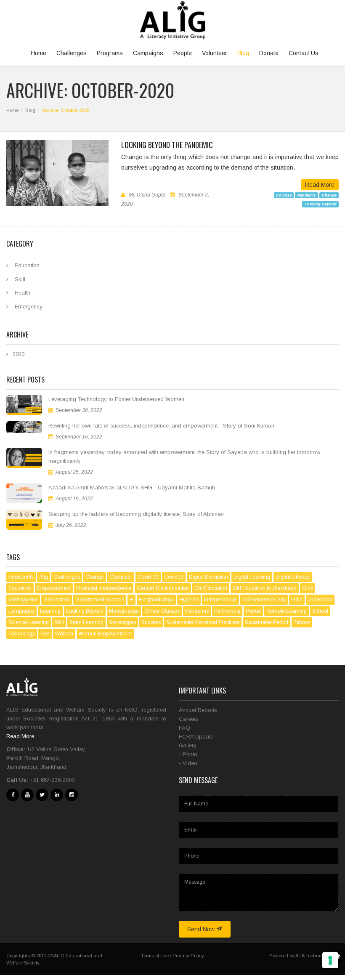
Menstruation (124, 611)
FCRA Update (196, 736)
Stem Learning (86, 622)
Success (151, 622)
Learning (50, 611)
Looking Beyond (321, 204)
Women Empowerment (105, 634)
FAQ (184, 728)
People (182, 53)
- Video (188, 763)
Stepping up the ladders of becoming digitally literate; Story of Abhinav (136, 514)
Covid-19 (148, 577)
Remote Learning (286, 611)
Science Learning (28, 622)
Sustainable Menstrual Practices (202, 622)
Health (22, 293)
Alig (43, 577)
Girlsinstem (56, 600)
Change (329, 195)
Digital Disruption (208, 577)
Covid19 (284, 195)
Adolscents (21, 577)
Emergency (28, 306)
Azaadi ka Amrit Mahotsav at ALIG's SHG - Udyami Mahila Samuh (131, 487)
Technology (21, 634)
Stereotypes (122, 622)
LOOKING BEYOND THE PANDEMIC (167, 144)
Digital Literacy (293, 577)
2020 (18, 354)
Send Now (201, 929)
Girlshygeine (23, 600)
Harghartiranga (156, 600)
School (320, 611)
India (297, 600)
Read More (319, 184)
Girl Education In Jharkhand (265, 588)
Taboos (302, 622)
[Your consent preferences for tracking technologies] (330, 960)
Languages (21, 611)
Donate (269, 53)
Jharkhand (320, 600)
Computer (120, 577)
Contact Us (303, 53)
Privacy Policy (188, 955)
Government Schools (99, 600)
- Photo (188, 754)
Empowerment (54, 588)
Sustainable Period (266, 622)
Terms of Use (155, 955)
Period (253, 611)
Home (38, 53)
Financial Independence (103, 588)
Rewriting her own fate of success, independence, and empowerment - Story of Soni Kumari (161, 425)
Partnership (227, 611)
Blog (243, 53)
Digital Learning (252, 577)
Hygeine (189, 600)
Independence (220, 600)
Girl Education (210, 588)
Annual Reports (198, 710)
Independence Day (264, 600)
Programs (110, 53)
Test (45, 634)
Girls (307, 588)
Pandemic (306, 195)
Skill (20, 279)
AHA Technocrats (313, 955)
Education (27, 265)
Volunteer (214, 53)
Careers (189, 719)
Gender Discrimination (163, 588)
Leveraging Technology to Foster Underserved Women (116, 399)
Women (64, 634)
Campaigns (148, 53)
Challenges (71, 53)
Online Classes (162, 611)
